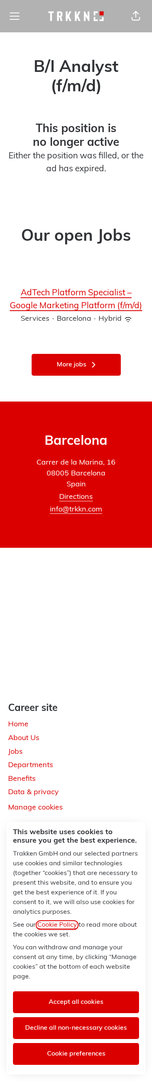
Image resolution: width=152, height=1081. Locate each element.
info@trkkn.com (76, 509)
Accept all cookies (76, 1002)
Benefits (22, 779)
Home (18, 724)
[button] (135, 16)
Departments (30, 765)
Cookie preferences (76, 1054)
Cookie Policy (57, 925)
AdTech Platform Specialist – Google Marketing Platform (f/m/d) (76, 299)
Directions (76, 497)
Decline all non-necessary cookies (76, 1028)
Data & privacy (33, 792)
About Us (23, 738)
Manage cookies (35, 808)
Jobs (15, 752)
